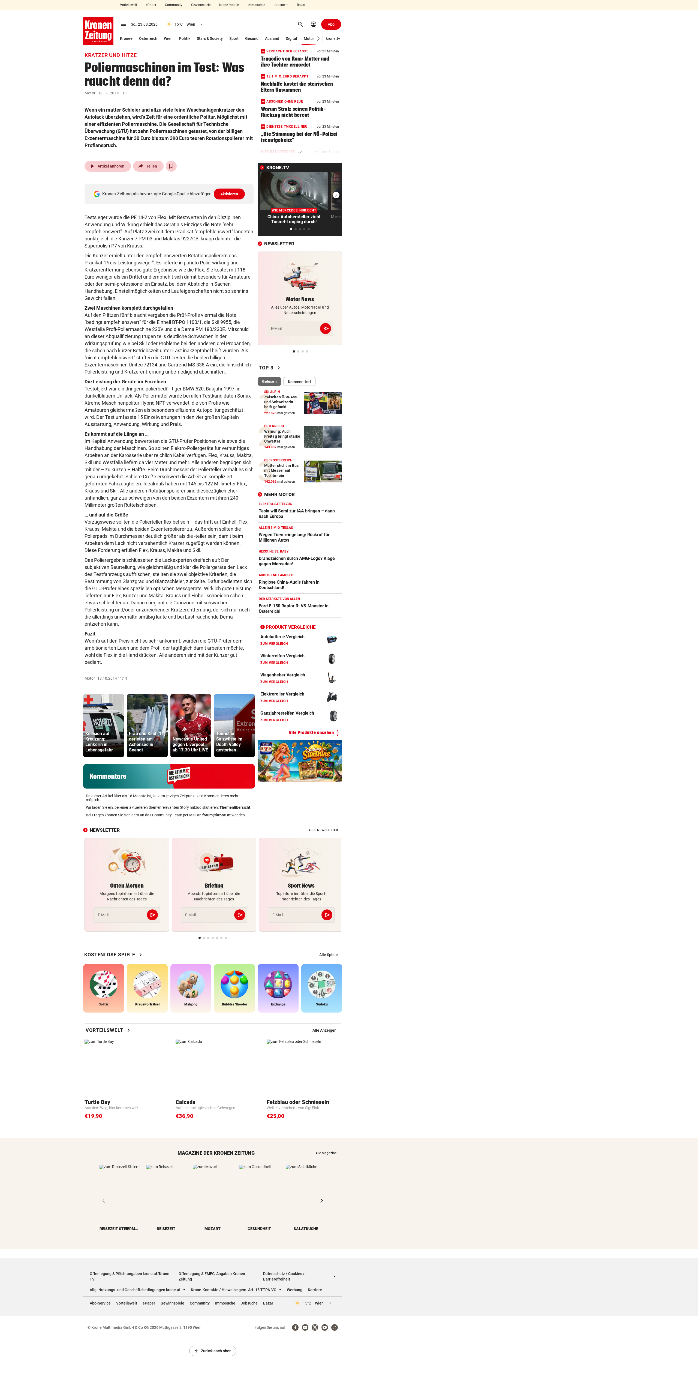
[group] (103, 725)
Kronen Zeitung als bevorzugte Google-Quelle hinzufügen (170, 193)
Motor (309, 38)
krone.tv (333, 38)
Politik (184, 38)
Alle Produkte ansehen (311, 732)
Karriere (315, 1290)
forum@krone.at (216, 815)
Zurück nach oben (212, 1351)
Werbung (294, 1290)
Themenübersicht (234, 807)
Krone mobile (229, 5)
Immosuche (256, 5)
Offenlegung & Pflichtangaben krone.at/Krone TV (129, 1276)
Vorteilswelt (128, 5)
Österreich (148, 38)
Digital (291, 38)
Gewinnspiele (200, 5)
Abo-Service (100, 1303)
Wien (168, 38)
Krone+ (126, 38)
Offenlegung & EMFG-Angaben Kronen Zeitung (212, 1276)
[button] (318, 39)
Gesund (251, 38)
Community (173, 5)
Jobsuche (281, 5)
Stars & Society (210, 38)
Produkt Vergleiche (291, 627)
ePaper (151, 5)
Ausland (272, 38)
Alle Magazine (325, 1153)
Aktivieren (229, 194)
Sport (234, 38)
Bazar (301, 5)
